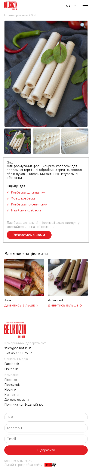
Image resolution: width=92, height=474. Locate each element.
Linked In (11, 369)
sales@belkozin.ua (17, 348)
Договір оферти (16, 400)
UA (68, 5)
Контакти (11, 395)
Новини (10, 390)
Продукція (12, 385)
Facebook (11, 364)
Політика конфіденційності (25, 404)
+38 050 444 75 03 (18, 353)
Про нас (10, 380)
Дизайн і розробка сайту (23, 465)
